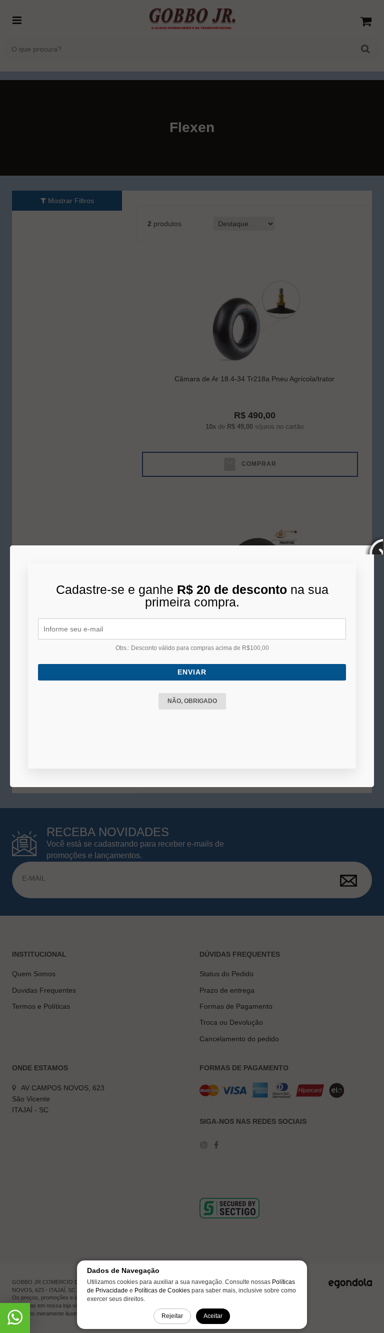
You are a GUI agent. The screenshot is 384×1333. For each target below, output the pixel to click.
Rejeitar (172, 1315)
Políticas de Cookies (162, 1290)
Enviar (192, 672)
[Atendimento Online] (15, 1321)
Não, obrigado (192, 701)
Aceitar (213, 1315)
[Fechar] (374, 545)
